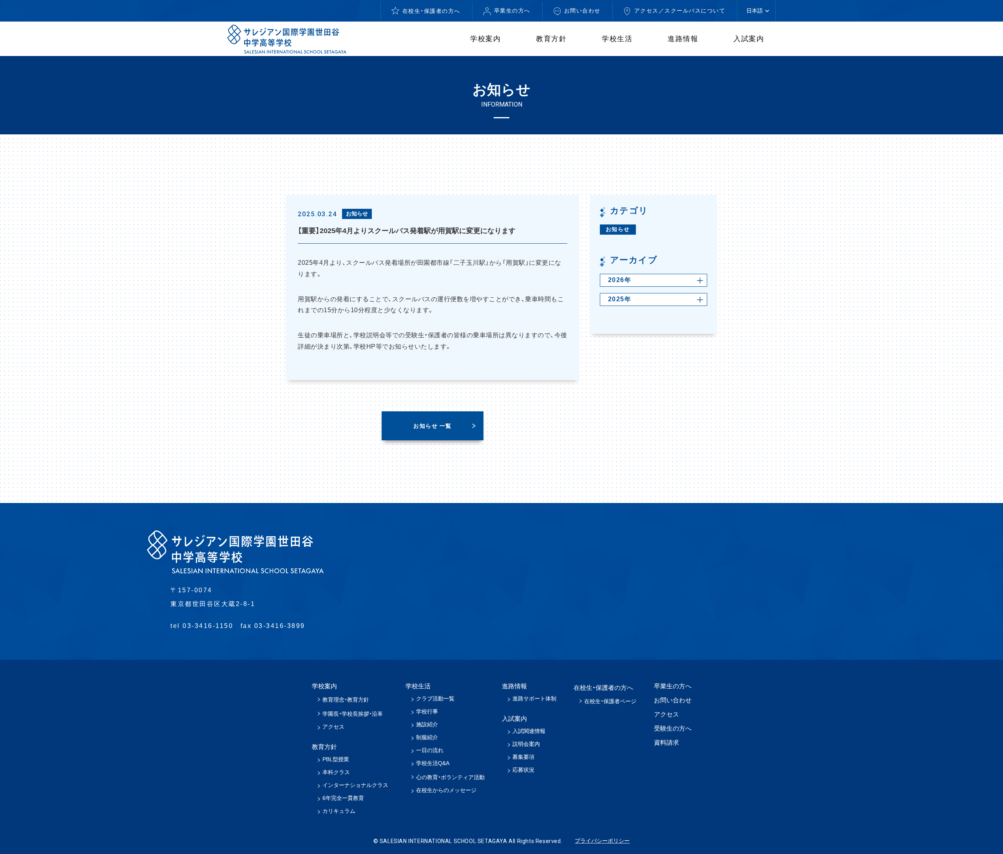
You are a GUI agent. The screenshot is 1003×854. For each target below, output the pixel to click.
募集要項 (523, 757)
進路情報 (683, 39)
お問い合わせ (582, 10)
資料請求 (666, 742)
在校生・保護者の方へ (431, 11)
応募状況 (523, 770)
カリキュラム (338, 811)
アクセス (333, 727)
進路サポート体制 (534, 698)
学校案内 (485, 39)
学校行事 (427, 711)
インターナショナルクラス (355, 785)
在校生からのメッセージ (446, 790)
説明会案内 (526, 744)
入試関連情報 (528, 731)
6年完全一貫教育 (343, 798)
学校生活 (617, 39)
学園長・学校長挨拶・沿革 (352, 714)
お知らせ (618, 229)
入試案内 (748, 39)
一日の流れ (430, 750)
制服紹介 (427, 737)
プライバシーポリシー (602, 841)
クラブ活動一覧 (435, 698)
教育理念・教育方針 (345, 700)
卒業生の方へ (512, 10)
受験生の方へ (673, 728)
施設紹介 (427, 724)
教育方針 (551, 39)
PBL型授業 (335, 759)
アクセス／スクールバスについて (680, 10)
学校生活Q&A (432, 763)
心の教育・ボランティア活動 (450, 777)
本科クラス (336, 772)
